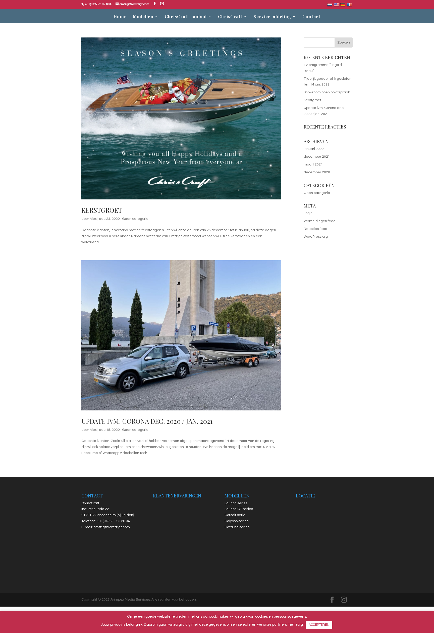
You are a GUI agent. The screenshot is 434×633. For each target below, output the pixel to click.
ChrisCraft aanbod (186, 17)
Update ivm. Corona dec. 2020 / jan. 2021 (147, 421)
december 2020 (317, 172)
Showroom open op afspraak (327, 92)
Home (120, 17)
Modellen (143, 17)
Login (308, 213)
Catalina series (237, 527)
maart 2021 (313, 164)
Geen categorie (135, 219)
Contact (311, 17)
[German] (343, 5)
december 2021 (317, 156)
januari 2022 (314, 149)
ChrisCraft (230, 17)
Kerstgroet (101, 210)
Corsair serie (235, 515)
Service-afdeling (272, 17)
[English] (337, 5)
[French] (350, 5)
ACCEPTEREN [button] (319, 624)
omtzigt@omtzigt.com (111, 527)
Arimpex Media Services (130, 599)
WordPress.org (316, 236)
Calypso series (236, 521)
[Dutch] (330, 5)
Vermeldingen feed (320, 221)
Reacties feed (315, 229)
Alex (93, 219)
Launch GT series (239, 509)
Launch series (236, 503)
